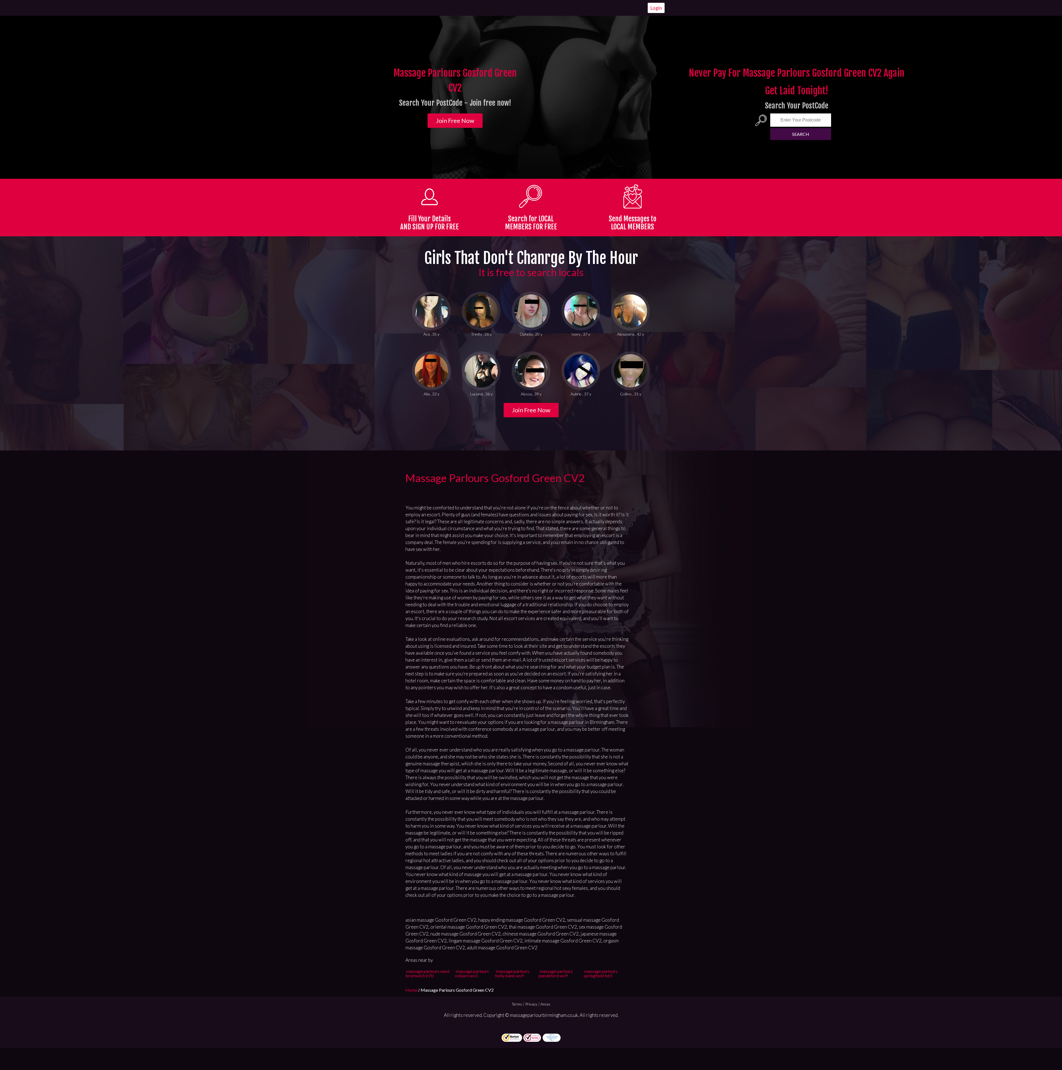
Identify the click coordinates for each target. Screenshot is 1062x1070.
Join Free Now (455, 120)
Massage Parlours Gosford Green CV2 (495, 477)
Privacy (531, 1004)
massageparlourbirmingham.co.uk (544, 1015)
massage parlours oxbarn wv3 (472, 973)
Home (411, 990)
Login (656, 8)
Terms (517, 1004)
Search (800, 134)
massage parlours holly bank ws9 (512, 973)
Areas (545, 1004)
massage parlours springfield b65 (601, 973)
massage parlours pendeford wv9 (556, 973)
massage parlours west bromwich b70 (427, 973)
